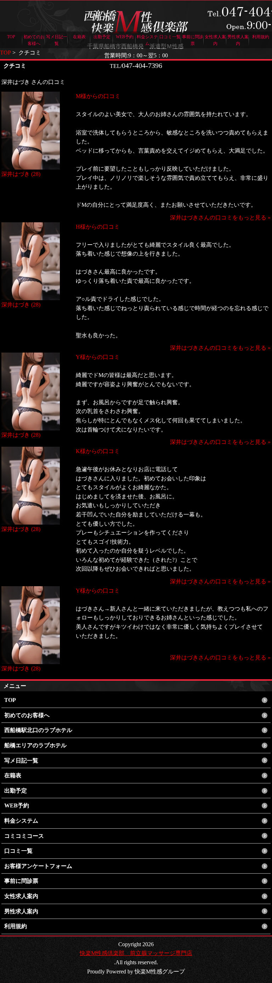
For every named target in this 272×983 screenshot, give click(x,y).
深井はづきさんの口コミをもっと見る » (220, 218)
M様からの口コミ (98, 96)
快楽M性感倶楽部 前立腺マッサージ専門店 (136, 953)
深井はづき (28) (20, 174)
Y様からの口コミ (98, 357)
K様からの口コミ (98, 451)
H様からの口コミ (98, 227)
